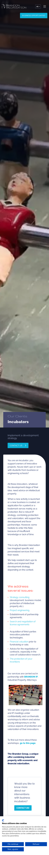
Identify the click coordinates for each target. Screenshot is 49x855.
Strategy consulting (19, 597)
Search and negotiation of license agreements (23, 623)
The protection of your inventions (21, 660)
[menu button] (44, 6)
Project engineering (19, 610)
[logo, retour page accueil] (14, 6)
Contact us (16, 445)
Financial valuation (19, 641)
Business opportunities (33, 15)
